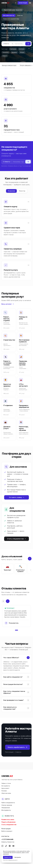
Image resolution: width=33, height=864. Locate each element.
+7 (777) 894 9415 (7, 839)
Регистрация (6, 828)
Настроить (17, 857)
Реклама (4, 790)
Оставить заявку (15, 497)
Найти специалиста (8, 802)
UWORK (7, 776)
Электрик (21, 49)
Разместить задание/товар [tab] (11, 19)
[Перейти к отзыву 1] (16, 630)
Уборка (22, 52)
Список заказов (6, 805)
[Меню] (30, 2)
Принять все (7, 857)
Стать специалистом (15, 539)
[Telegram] (9, 846)
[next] (30, 558)
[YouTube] (13, 846)
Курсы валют (5, 788)
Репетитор (6, 52)
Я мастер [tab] (20, 15)
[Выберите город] (15, 2)
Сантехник (13, 49)
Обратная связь (6, 793)
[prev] (3, 601)
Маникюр (14, 52)
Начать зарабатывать (16, 747)
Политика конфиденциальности (10, 860)
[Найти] (28, 44)
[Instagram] (2, 846)
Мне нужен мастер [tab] (8, 15)
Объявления (5, 807)
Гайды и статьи (6, 783)
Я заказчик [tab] (11, 191)
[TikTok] (6, 846)
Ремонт (5, 56)
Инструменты (5, 786)
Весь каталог (6, 304)
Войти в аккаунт (6, 831)
